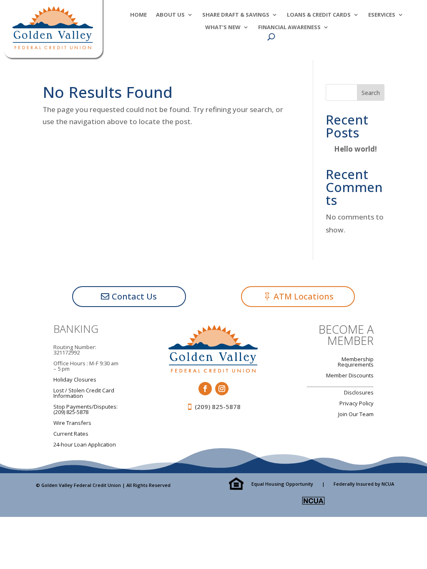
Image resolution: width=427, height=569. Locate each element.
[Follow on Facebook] (205, 388)
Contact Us (134, 296)
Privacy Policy (356, 403)
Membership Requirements (356, 361)
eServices (381, 15)
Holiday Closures (74, 379)
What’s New (223, 27)
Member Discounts (350, 375)
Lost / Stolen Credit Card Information (83, 393)
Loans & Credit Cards (319, 15)
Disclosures (359, 392)
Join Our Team (356, 414)
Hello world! (355, 149)
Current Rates (70, 433)
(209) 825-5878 (218, 406)
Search (371, 93)
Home (138, 15)
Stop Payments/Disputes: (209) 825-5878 (85, 409)
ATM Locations (304, 296)
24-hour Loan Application (84, 444)
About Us (170, 15)
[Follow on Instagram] (222, 388)
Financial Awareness (289, 27)
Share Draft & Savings (235, 15)
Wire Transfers (72, 423)
